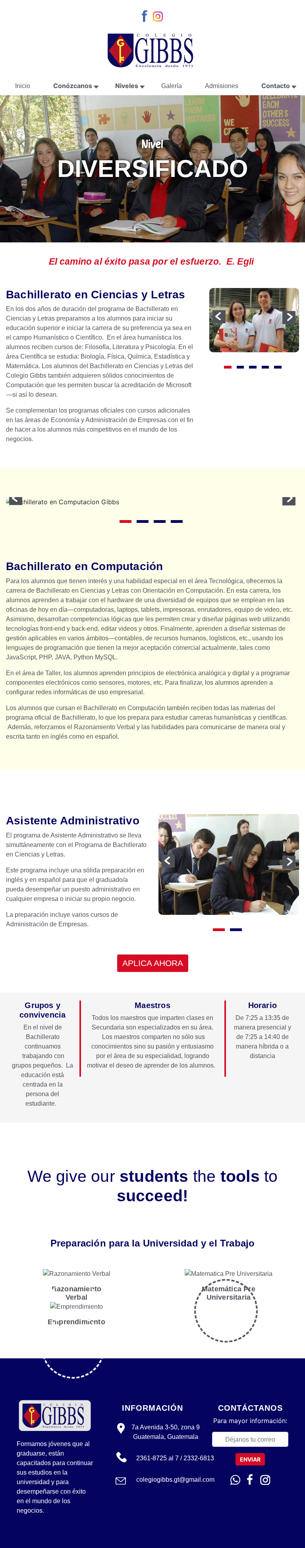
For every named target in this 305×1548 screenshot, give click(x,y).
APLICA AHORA (152, 963)
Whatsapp (235, 1480)
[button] (219, 316)
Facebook (146, 17)
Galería (171, 86)
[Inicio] (152, 49)
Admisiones (221, 86)
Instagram (158, 17)
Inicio (22, 86)
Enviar (250, 1459)
